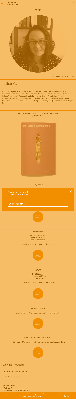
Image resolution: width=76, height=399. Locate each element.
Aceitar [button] (67, 396)
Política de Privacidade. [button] (34, 396)
